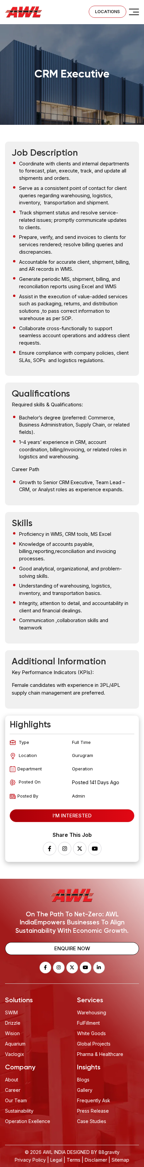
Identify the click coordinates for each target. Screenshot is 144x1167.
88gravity (109, 1152)
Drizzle (12, 1023)
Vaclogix (14, 1054)
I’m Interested (72, 815)
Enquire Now (72, 948)
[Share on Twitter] (79, 848)
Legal (56, 1160)
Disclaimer (96, 1160)
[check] (134, 12)
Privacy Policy (30, 1160)
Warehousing (91, 1012)
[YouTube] (94, 848)
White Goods (91, 1033)
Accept (39, 1122)
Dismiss (89, 1122)
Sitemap (120, 1160)
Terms (73, 1160)
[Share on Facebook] (49, 848)
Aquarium (15, 1044)
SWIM (11, 1012)
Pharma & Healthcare (100, 1054)
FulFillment (88, 1023)
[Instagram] (64, 848)
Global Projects (94, 1044)
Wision (12, 1033)
